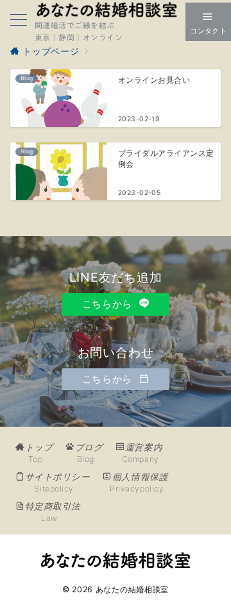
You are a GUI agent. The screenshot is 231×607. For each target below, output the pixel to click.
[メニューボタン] (18, 21)
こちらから (108, 304)
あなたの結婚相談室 (132, 589)
